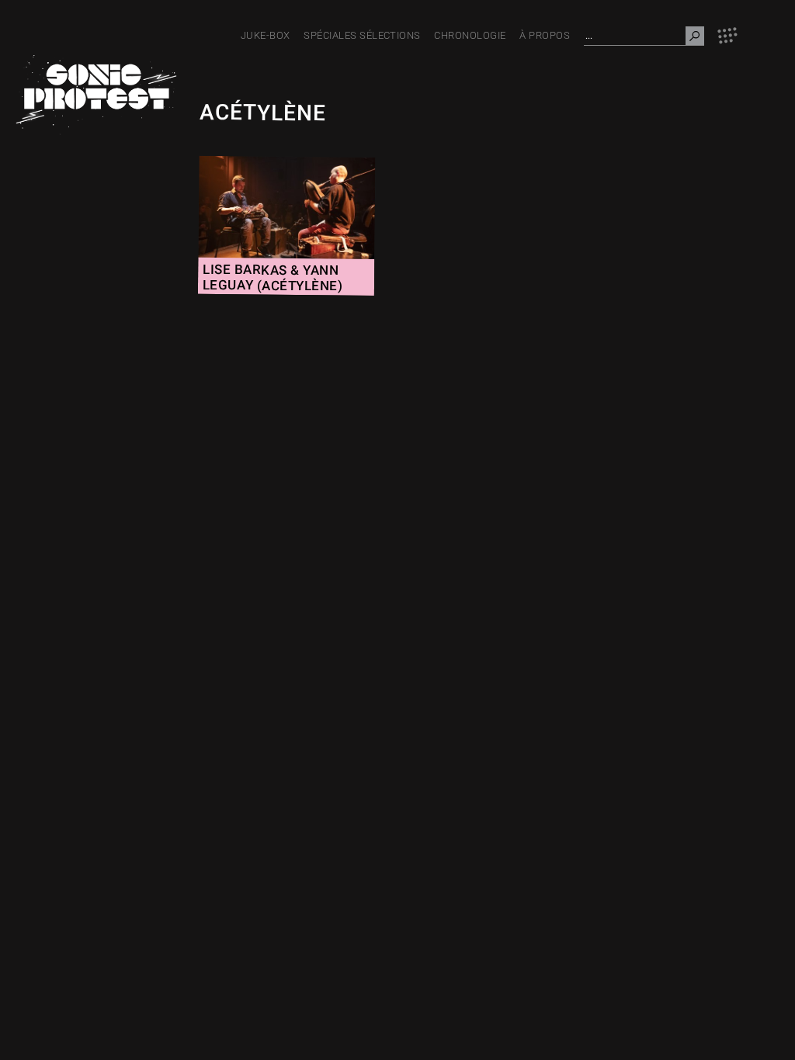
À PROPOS (544, 35)
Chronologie (469, 35)
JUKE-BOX (265, 35)
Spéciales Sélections (362, 35)
